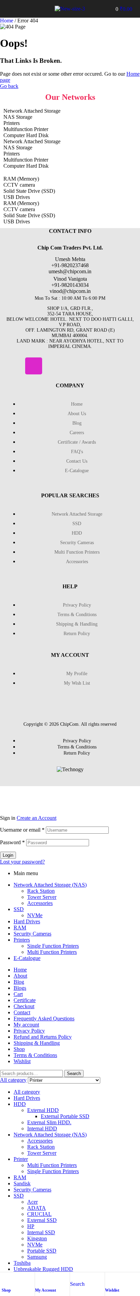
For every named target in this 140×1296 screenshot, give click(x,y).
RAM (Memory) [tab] (21, 179)
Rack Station (41, 891)
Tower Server (41, 897)
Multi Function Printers (52, 952)
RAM (20, 927)
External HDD (43, 1110)
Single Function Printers (53, 946)
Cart (18, 994)
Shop (6, 1290)
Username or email (22, 830)
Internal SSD (41, 1232)
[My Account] (38, 1279)
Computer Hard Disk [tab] (26, 135)
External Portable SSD (65, 1116)
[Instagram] (33, 365)
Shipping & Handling (37, 1043)
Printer (21, 1159)
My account (26, 1024)
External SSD (42, 1220)
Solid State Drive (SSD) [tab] (29, 191)
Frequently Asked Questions (44, 1018)
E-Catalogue (27, 958)
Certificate (25, 1000)
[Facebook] (13, 365)
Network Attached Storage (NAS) (50, 885)
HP (30, 1226)
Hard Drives (27, 921)
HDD (20, 1104)
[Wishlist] (108, 1279)
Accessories (40, 903)
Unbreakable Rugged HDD (43, 1269)
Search (74, 1073)
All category (27, 1092)
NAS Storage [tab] (17, 117)
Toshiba (22, 1263)
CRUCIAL (39, 1214)
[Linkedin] (53, 365)
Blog (19, 982)
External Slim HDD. (49, 1122)
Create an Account (36, 818)
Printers (22, 940)
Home (6, 20)
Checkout (24, 1006)
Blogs (20, 988)
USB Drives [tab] (16, 197)
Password (12, 842)
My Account (45, 1290)
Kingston (37, 1238)
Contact (22, 1012)
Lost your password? (22, 862)
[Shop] (5, 1279)
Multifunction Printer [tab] (25, 129)
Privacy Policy (29, 1031)
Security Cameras (32, 934)
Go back (9, 86)
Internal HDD (42, 1128)
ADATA (36, 1208)
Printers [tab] (11, 123)
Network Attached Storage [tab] (31, 111)
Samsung (37, 1257)
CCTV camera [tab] (19, 185)
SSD (19, 909)
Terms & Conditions (35, 1055)
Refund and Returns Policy (43, 1037)
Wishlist (112, 1290)
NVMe (34, 915)
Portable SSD (41, 1251)
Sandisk (22, 1183)
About (20, 976)
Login (8, 855)
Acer (32, 1202)
